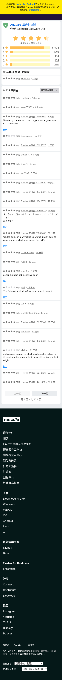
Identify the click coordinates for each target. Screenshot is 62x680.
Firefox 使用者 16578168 (33, 372)
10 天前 (51, 192)
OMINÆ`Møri (27, 252)
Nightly (7, 547)
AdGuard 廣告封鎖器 (23, 24)
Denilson (25, 98)
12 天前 (51, 210)
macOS (7, 509)
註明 (11, 651)
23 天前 (51, 372)
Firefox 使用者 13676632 (33, 192)
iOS (5, 515)
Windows (9, 504)
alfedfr (24, 271)
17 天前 (44, 313)
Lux (22, 303)
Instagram (9, 611)
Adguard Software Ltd (31, 28)
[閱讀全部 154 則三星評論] (30, 56)
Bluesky (8, 627)
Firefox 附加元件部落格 (17, 444)
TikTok (7, 622)
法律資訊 (30, 645)
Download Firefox (14, 498)
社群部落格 (10, 466)
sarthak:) (25, 331)
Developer (9, 595)
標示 (5, 129)
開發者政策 (10, 460)
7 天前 (34, 173)
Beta (6, 553)
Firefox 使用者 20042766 (33, 233)
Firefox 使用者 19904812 (33, 210)
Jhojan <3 (26, 154)
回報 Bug (8, 477)
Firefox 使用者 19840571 (33, 201)
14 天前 (39, 252)
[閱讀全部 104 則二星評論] (30, 60)
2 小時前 (36, 98)
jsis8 (23, 287)
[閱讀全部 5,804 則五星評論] (30, 47)
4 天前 (38, 136)
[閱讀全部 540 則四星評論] (30, 52)
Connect (8, 584)
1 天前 (51, 116)
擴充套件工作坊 (12, 449)
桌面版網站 (34, 10)
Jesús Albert (27, 136)
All (4, 532)
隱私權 (6, 645)
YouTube (8, 616)
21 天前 (33, 350)
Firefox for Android (25, 4)
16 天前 (30, 303)
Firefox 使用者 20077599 (33, 182)
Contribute (9, 590)
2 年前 (35, 78)
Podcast (8, 633)
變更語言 (7, 663)
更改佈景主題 (9, 669)
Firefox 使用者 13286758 (33, 116)
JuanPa (24, 164)
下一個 (44, 393)
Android (8, 520)
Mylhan (24, 350)
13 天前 (51, 233)
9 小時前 (38, 107)
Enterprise (9, 568)
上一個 (17, 393)
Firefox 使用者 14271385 (33, 382)
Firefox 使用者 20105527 (33, 145)
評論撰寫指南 (11, 483)
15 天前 (32, 262)
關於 (5, 438)
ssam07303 (26, 107)
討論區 (7, 471)
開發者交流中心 (12, 455)
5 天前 (33, 164)
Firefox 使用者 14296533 (33, 341)
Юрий (24, 262)
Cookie (17, 645)
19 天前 (35, 331)
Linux (6, 526)
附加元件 (8, 432)
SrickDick (25, 78)
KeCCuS (25, 173)
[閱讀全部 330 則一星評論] (30, 64)
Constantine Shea (30, 313)
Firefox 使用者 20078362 (33, 322)
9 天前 (51, 182)
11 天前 (51, 201)
